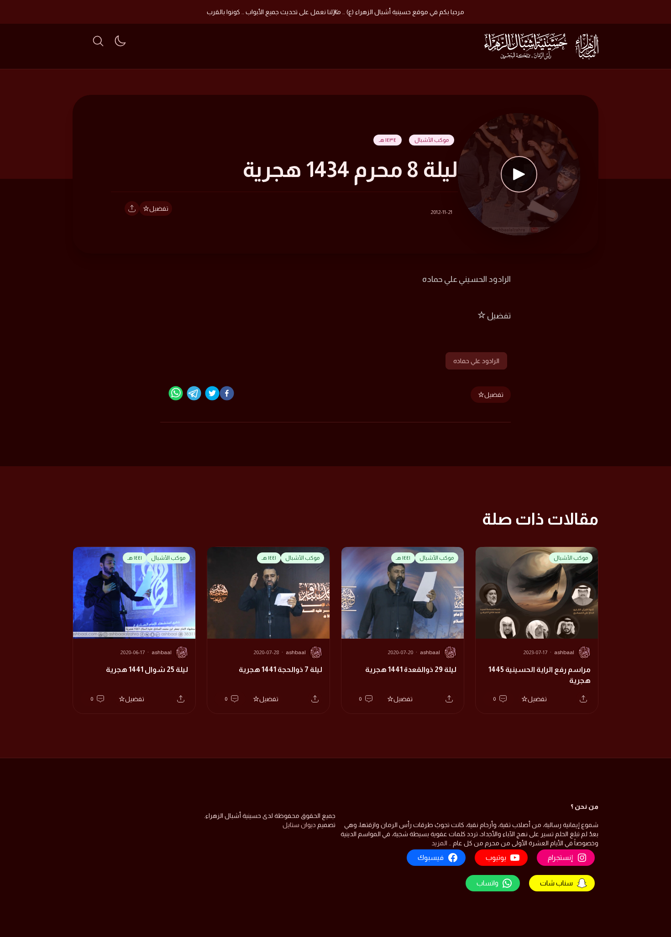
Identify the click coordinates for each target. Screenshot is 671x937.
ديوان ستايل (299, 824)
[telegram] (194, 393)
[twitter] (212, 393)
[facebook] (227, 393)
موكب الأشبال (431, 140)
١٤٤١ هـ (403, 558)
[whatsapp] (175, 393)
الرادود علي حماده (476, 360)
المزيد (439, 843)
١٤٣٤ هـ (387, 140)
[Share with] (132, 208)
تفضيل (158, 208)
